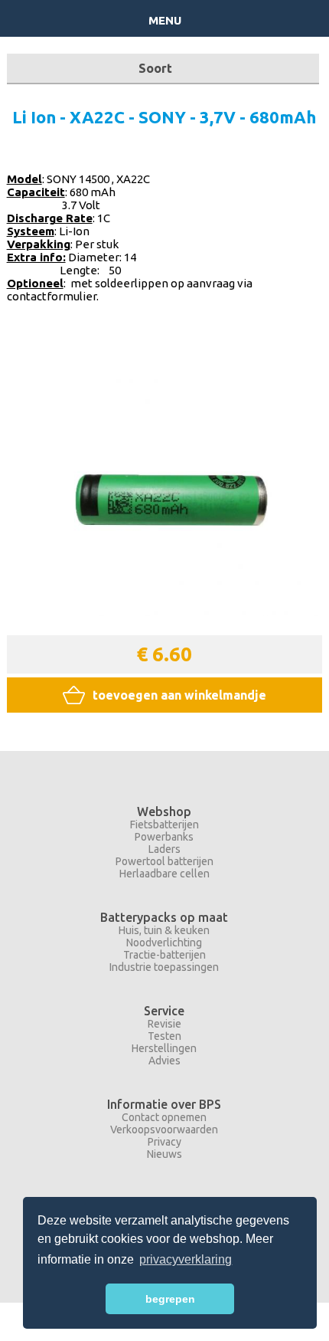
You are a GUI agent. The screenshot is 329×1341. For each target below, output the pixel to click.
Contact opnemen (164, 1117)
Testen (164, 1036)
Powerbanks (164, 837)
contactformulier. (53, 296)
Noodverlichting (164, 942)
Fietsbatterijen (164, 824)
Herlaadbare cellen (164, 873)
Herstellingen (164, 1048)
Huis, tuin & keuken (164, 930)
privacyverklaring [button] (185, 1259)
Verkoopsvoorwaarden (164, 1129)
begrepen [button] (170, 1299)
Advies (164, 1060)
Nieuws (164, 1154)
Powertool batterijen (164, 861)
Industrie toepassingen (164, 967)
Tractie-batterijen (164, 955)
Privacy (164, 1142)
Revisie (164, 1024)
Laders (164, 849)
